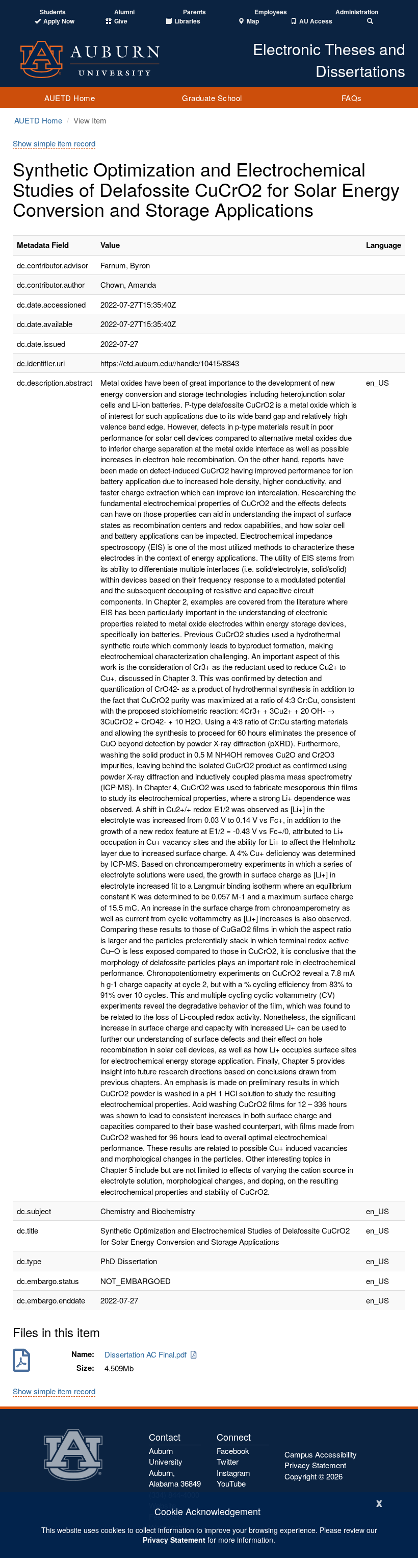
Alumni (124, 12)
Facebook (233, 1450)
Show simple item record (54, 143)
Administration (356, 12)
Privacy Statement (174, 1540)
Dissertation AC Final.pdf (147, 1354)
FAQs (352, 97)
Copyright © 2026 (313, 1476)
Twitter (228, 1461)
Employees (270, 12)
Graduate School (212, 97)
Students (53, 12)
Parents (194, 12)
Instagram (233, 1472)
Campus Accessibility (320, 1454)
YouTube (231, 1483)
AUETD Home (69, 97)
